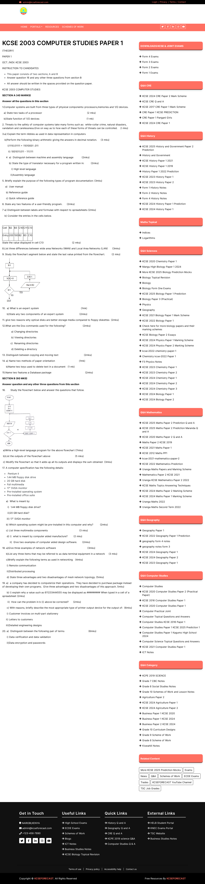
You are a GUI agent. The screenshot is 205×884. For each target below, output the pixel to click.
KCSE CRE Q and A (153, 101)
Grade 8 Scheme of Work (156, 740)
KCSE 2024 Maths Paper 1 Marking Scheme (167, 496)
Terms (173, 2)
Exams (188, 769)
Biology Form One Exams (156, 288)
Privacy (163, 2)
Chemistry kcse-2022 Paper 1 (159, 356)
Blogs (68, 838)
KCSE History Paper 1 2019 (157, 166)
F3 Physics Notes (152, 361)
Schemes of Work (170, 776)
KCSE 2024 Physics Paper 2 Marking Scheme (168, 345)
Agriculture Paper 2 (153, 697)
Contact (182, 2)
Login (154, 2)
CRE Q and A (115, 833)
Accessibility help (112, 869)
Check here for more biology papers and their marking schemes (168, 327)
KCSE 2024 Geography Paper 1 (160, 551)
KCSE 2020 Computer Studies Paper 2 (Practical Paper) (170, 593)
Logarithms (148, 237)
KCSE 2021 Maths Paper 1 (157, 447)
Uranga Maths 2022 (153, 501)
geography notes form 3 (156, 546)
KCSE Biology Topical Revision (82, 854)
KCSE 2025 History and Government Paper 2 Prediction (167, 148)
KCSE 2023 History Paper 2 (158, 182)
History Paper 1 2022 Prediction (160, 171)
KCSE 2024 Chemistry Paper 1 (159, 377)
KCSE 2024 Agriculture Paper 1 (160, 702)
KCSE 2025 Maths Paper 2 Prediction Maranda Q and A (170, 430)
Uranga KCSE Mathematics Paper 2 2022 (165, 480)
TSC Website (157, 833)
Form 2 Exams (150, 67)
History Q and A (117, 822)
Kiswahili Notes (151, 745)
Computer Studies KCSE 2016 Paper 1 (163, 621)
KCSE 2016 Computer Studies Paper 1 (163, 600)
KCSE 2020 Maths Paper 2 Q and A (162, 436)
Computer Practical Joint (156, 611)
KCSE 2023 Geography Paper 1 (160, 562)
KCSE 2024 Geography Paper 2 (160, 557)
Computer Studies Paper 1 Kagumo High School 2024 (169, 634)
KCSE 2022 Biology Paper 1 (158, 320)
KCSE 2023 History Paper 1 (157, 176)
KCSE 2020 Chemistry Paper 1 (159, 261)
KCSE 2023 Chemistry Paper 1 (159, 367)
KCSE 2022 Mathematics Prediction (162, 463)
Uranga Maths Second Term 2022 (161, 507)
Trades (144, 782)
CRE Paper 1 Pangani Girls (157, 117)
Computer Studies (152, 586)
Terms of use (75, 869)
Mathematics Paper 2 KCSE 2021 (161, 474)
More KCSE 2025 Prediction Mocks (161, 769)
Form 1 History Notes (154, 187)
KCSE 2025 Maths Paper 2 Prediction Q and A (168, 422)
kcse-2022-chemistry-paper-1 (159, 350)
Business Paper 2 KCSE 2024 (158, 724)
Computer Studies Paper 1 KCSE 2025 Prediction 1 (171, 627)
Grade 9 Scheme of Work (156, 734)
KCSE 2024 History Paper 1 (157, 209)
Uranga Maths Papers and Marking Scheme (166, 469)
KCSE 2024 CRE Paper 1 (156, 123)
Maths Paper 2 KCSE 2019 (157, 442)
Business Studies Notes (78, 849)
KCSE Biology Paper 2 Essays (159, 334)
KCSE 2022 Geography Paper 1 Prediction (166, 535)
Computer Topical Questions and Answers (166, 616)
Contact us (131, 869)
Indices (146, 232)
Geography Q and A (119, 828)
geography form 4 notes (156, 541)
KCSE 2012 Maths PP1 (154, 453)
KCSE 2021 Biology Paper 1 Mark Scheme (165, 315)
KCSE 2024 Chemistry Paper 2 (159, 383)
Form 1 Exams (150, 72)
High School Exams (76, 822)
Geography (148, 309)
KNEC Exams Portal (161, 828)
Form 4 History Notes (154, 198)
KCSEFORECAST (44, 878)
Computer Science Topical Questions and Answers (171, 641)
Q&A (153, 776)
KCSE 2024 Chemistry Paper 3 (159, 388)
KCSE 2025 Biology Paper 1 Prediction (164, 293)
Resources (52, 26)
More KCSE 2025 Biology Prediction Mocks (167, 272)
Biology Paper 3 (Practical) (157, 299)
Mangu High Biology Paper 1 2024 (161, 266)
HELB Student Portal (162, 822)
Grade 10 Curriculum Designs (158, 729)
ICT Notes (148, 652)
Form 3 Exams (150, 61)
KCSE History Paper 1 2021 (157, 160)
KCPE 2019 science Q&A (121, 838)
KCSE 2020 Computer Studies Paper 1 (164, 605)
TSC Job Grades (150, 788)
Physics (146, 304)
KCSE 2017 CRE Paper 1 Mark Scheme (163, 106)
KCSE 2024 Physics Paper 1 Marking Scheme (167, 340)
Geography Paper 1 (153, 530)
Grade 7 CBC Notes (153, 680)
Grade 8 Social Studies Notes (159, 686)
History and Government (156, 155)
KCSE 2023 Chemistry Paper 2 (159, 372)
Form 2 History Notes (154, 192)
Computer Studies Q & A (121, 843)
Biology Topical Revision (156, 277)
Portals (35, 26)
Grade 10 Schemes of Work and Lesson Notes (168, 691)
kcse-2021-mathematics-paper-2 (160, 458)
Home (24, 26)
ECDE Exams (191, 776)
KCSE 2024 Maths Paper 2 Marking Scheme (167, 490)
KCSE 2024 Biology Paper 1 (158, 394)
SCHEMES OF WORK (73, 26)
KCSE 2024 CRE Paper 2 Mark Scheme (164, 96)
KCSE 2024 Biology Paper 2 (158, 399)
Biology (146, 282)
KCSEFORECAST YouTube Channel (171, 782)
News (144, 776)
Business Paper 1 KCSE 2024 (158, 718)
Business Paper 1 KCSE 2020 (158, 713)
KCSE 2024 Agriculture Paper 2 (160, 707)
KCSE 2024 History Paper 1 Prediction (164, 203)
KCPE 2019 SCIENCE (154, 675)
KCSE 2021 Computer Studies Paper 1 (163, 646)
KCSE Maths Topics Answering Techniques (166, 485)
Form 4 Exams (150, 56)
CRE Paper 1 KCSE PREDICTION (160, 112)
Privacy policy (93, 869)
